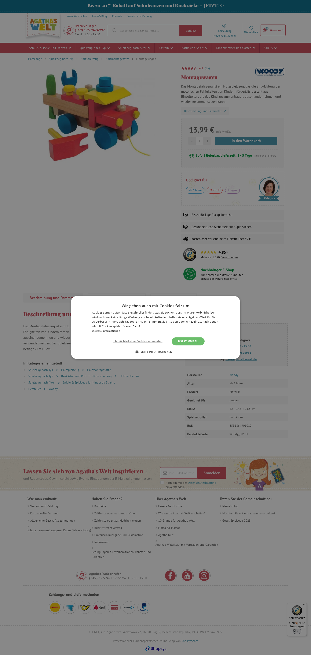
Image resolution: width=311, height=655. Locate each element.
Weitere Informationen (106, 331)
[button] (155, 351)
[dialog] (155, 327)
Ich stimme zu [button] (188, 341)
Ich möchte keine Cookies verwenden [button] (137, 341)
